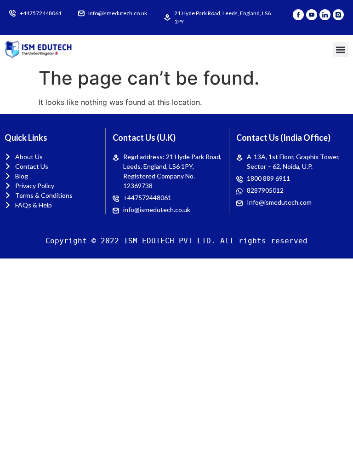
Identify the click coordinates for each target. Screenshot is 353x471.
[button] (340, 49)
